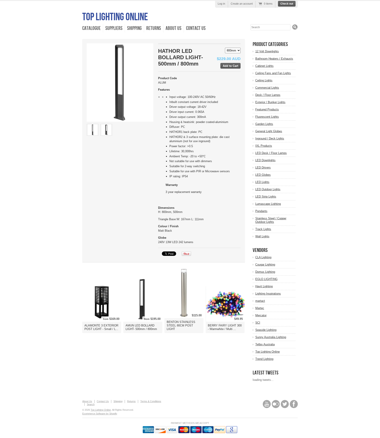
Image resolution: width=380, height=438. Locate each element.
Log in (221, 3)
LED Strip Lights (265, 196)
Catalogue (91, 28)
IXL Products (263, 145)
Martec (259, 308)
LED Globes (263, 174)
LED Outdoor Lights (267, 189)
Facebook (294, 404)
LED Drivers (263, 167)
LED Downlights (265, 160)
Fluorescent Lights (267, 116)
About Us (173, 28)
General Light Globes (268, 131)
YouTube (267, 404)
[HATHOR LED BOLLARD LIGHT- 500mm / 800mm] (93, 130)
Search (91, 404)
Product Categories (270, 44)
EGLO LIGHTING (266, 279)
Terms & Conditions (150, 401)
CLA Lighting (263, 257)
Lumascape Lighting (268, 203)
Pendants (261, 211)
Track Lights (263, 229)
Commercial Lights (267, 87)
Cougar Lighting (265, 264)
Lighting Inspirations (268, 293)
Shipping (134, 28)
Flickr (276, 404)
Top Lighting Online (115, 17)
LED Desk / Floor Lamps (271, 153)
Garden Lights (264, 124)
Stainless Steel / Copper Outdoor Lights (270, 220)
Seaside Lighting (265, 330)
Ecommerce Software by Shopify (99, 413)
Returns (153, 28)
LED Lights (262, 182)
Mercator (261, 315)
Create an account (242, 3)
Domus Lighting (265, 271)
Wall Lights (262, 236)
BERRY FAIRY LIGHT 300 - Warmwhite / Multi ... (225, 327)
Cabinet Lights (264, 66)
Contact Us (196, 28)
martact (260, 300)
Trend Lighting (264, 359)
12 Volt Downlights (267, 51)
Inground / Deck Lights (269, 138)
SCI (257, 322)
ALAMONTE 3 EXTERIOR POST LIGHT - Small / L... (101, 327)
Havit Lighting (264, 286)
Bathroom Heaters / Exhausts (274, 58)
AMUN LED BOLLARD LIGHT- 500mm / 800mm (141, 327)
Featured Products (267, 109)
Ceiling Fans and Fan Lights (273, 73)
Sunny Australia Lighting (270, 337)
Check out (286, 3)
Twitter (285, 404)
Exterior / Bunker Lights (270, 102)
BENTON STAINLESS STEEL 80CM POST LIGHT (181, 325)
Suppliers (113, 28)
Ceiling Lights (263, 80)
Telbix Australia (265, 344)
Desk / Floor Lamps (267, 95)
